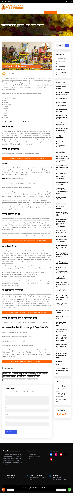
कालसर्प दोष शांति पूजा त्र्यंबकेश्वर (61, 87)
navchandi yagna (21, 376)
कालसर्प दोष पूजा (62, 59)
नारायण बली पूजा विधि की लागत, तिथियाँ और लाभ (61, 231)
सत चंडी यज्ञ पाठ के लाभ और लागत (62, 317)
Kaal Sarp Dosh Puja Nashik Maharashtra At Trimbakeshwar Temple (62, 159)
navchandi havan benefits (29, 373)
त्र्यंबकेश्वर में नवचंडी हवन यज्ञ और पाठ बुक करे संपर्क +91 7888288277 (27, 241)
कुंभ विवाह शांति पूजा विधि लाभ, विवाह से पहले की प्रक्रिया (61, 346)
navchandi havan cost (42, 373)
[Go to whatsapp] (69, 489)
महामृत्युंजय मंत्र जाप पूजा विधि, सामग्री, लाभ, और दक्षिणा (61, 247)
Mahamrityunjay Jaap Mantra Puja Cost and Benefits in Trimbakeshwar (62, 255)
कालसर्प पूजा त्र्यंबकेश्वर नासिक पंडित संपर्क (61, 198)
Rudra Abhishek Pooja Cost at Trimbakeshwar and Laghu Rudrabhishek (62, 270)
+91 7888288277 (11, 477)
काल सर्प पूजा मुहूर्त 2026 (61, 98)
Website (7, 421)
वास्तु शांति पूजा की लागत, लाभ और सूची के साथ (61, 277)
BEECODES (33, 487)
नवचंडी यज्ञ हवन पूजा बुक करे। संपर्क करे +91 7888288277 (27, 361)
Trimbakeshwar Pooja (8, 368)
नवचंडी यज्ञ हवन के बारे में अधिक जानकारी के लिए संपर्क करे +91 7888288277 (27, 312)
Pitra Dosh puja (62, 69)
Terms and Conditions (34, 456)
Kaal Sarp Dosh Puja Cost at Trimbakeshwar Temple (62, 144)
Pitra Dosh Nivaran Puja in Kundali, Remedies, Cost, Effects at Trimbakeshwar (61, 223)
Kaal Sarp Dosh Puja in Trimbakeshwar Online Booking (62, 130)
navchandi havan (17, 373)
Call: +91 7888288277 (50, 12)
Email (7, 414)
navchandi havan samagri (9, 376)
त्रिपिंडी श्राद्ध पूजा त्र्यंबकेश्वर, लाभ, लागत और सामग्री (62, 363)
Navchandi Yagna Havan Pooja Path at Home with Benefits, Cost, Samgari (61, 338)
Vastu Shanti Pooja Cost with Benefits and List (62, 284)
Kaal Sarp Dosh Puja (61, 63)
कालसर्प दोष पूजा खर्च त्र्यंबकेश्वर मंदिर (60, 136)
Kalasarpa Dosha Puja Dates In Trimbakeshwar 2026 (62, 104)
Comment (8, 395)
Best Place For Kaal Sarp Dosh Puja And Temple (61, 117)
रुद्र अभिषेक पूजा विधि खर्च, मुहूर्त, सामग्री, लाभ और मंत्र (62, 262)
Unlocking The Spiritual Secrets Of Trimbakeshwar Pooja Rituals (62, 191)
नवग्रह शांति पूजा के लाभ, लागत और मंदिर (61, 304)
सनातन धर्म (4, 178)
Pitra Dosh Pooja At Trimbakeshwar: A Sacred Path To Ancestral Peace (61, 176)
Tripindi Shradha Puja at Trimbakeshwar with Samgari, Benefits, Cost (62, 371)
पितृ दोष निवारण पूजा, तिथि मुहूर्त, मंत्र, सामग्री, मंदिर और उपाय (62, 214)
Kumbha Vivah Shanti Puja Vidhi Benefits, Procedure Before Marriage (62, 354)
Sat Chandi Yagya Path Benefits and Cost (61, 324)
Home (30, 459)
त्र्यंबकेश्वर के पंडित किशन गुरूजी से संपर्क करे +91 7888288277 (27, 159)
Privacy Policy (32, 454)
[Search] (67, 45)
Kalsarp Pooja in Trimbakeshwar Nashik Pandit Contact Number (62, 205)
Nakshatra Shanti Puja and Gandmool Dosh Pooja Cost (62, 297)
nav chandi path (7, 373)
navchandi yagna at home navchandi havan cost (14, 379)
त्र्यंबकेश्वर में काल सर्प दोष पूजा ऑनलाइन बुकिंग (61, 123)
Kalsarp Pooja (61, 66)
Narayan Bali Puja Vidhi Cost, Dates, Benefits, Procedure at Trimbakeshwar (62, 239)
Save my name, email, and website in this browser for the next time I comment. (28, 428)
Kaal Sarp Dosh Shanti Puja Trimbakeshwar (62, 93)
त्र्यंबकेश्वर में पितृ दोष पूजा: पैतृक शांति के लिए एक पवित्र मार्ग (62, 167)
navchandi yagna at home (33, 376)
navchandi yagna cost (32, 379)
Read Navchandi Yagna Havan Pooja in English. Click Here (18, 121)
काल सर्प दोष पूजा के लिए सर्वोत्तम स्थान (61, 110)
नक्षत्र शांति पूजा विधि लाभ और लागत (61, 291)
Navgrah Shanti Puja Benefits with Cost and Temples (62, 310)
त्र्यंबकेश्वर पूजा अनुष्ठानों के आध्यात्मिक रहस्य (62, 183)
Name (7, 407)
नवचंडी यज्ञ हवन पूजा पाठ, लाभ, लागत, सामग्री (61, 330)
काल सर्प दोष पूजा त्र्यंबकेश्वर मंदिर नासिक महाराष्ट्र (62, 151)
